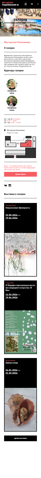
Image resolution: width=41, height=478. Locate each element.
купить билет (20, 174)
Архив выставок (20, 438)
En (32, 4)
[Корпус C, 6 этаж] (20, 158)
